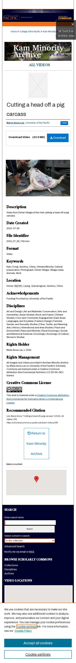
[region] (38, 633)
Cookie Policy (23, 630)
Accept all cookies (38, 643)
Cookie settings (26, 626)
